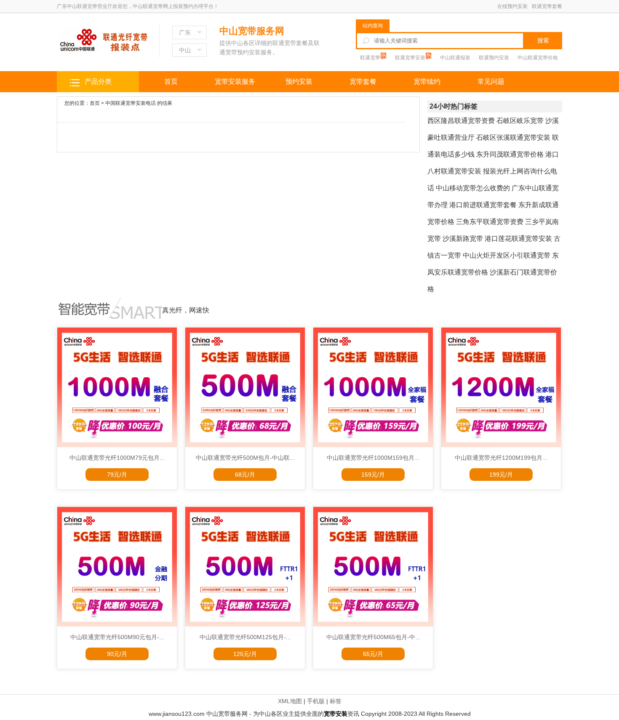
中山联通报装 (455, 58)
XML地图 (290, 701)
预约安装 (298, 81)
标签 (336, 701)
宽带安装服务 (235, 81)
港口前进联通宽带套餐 (483, 204)
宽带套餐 (363, 81)
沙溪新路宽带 (463, 238)
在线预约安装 (512, 6)
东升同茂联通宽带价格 (510, 154)
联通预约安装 (494, 58)
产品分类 (98, 81)
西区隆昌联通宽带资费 (461, 120)
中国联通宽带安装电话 (130, 103)
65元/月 (373, 654)
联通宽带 (371, 58)
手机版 (316, 701)
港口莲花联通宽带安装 (518, 238)
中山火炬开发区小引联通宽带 (506, 255)
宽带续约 (427, 81)
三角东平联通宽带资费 (489, 221)
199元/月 (501, 474)
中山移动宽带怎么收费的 (473, 188)
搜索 (543, 40)
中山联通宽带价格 (538, 58)
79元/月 (117, 474)
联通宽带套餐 (547, 6)
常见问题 (491, 81)
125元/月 (245, 654)
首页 (171, 81)
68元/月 (245, 474)
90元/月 (117, 654)
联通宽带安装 (411, 58)
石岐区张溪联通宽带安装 (513, 137)
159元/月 (373, 474)
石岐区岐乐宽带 (520, 120)
